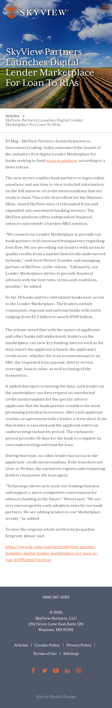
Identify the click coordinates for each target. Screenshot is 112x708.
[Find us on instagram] (79, 671)
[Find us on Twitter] (45, 671)
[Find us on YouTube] (56, 671)
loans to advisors (61, 161)
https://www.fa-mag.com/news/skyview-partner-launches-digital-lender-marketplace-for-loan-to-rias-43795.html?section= (51, 553)
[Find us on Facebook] (33, 671)
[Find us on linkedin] (67, 671)
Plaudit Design (62, 697)
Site (39, 697)
